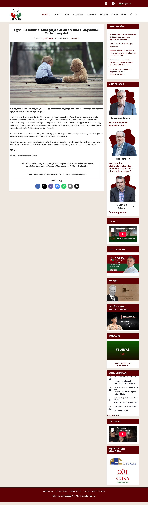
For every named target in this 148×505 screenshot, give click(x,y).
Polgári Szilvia (47, 38)
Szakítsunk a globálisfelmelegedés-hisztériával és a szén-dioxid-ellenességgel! (120, 167)
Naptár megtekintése (114, 415)
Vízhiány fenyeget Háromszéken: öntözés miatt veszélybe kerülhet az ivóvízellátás (123, 36)
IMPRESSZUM (48, 491)
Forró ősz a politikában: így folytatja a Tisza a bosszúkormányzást (121, 71)
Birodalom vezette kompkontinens (118, 124)
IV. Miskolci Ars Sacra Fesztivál (125, 402)
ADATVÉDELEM (75, 491)
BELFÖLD (46, 14)
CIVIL (67, 14)
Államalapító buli (118, 212)
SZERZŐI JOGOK (61, 491)
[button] (131, 14)
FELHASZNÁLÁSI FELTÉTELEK (94, 491)
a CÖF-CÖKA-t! (122, 365)
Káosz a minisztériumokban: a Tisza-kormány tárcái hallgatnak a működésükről (123, 53)
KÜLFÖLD (57, 14)
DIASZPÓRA (91, 14)
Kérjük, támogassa (122, 363)
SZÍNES (114, 14)
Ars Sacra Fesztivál (120, 411)
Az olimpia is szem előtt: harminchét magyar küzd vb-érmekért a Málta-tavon (121, 62)
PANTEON (113, 281)
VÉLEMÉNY (78, 14)
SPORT (124, 14)
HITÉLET (104, 14)
